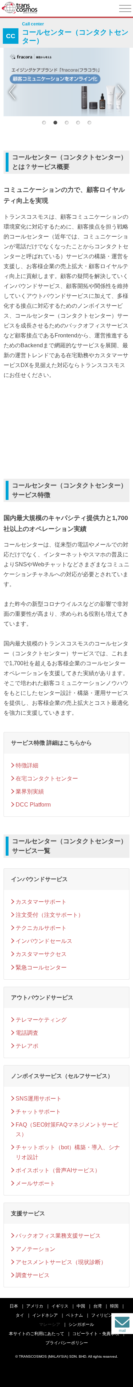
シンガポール (81, 1324)
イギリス (59, 1306)
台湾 (97, 1306)
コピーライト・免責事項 (95, 1333)
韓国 (114, 1306)
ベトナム (74, 1315)
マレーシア (49, 1324)
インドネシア (45, 1315)
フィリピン (101, 1315)
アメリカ (34, 1306)
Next (121, 92)
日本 (14, 1306)
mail (122, 1330)
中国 (81, 1306)
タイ (20, 1315)
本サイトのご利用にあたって (36, 1333)
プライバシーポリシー (66, 1342)
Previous (12, 92)
